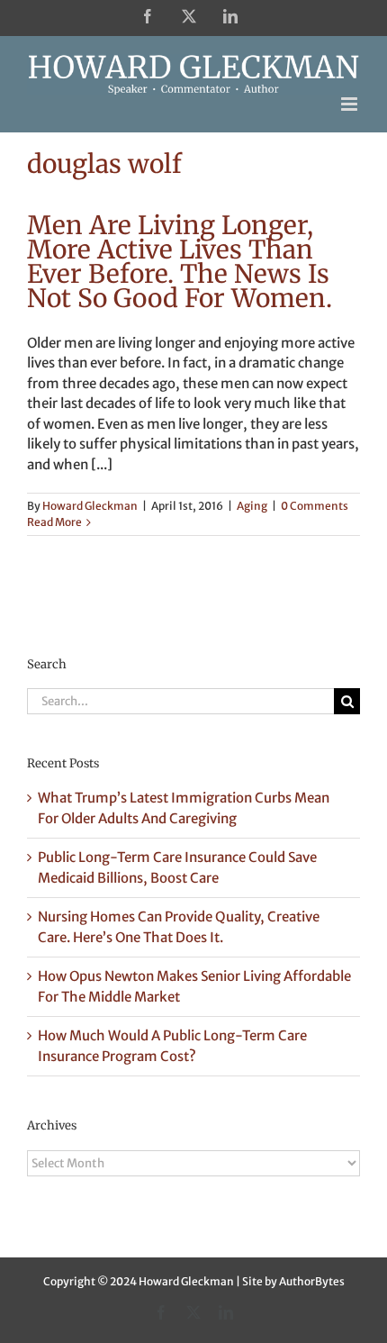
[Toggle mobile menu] (350, 104)
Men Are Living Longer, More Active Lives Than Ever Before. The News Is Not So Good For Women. (179, 261)
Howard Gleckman (90, 506)
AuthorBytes (312, 1281)
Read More (54, 522)
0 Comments (314, 506)
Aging (252, 506)
